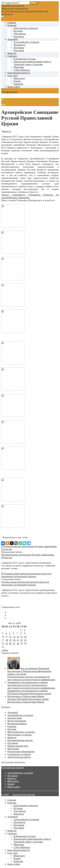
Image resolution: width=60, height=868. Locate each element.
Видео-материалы (16, 720)
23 (25, 640)
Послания (19, 50)
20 (14, 640)
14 (18, 636)
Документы (20, 33)
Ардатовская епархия (12, 767)
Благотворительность (18, 72)
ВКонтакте (13, 781)
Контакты (19, 36)
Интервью (19, 47)
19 (10, 640)
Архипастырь (14, 718)
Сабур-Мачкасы (22, 70)
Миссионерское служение (21, 732)
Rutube (10, 784)
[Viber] (16, 543)
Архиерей (12, 39)
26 (10, 643)
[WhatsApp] (20, 543)
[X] (12, 543)
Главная (11, 22)
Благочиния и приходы (26, 28)
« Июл (4, 650)
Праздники (13, 748)
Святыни (12, 56)
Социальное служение (19, 754)
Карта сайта (13, 86)
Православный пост (17, 746)
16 (25, 636)
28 (18, 643)
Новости (11, 53)
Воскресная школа (17, 723)
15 (21, 636)
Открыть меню (9, 92)
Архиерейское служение (26, 42)
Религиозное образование (20, 751)
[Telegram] (29, 543)
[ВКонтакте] (3, 543)
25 (7, 643)
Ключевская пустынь (25, 58)
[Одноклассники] (7, 543)
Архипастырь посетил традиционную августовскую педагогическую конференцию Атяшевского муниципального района (31, 688)
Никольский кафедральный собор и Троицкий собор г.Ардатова (32, 63)
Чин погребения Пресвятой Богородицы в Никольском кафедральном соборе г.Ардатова (29, 671)
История (18, 31)
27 (14, 643)
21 (18, 640)
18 (7, 640)
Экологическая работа (19, 757)
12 (10, 636)
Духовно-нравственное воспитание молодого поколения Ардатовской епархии (25, 583)
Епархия (11, 25)
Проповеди (19, 45)
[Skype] (24, 543)
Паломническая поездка (20, 740)
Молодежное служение (19, 734)
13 (14, 636)
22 (21, 640)
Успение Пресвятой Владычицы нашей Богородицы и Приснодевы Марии (28, 700)
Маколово (19, 67)
